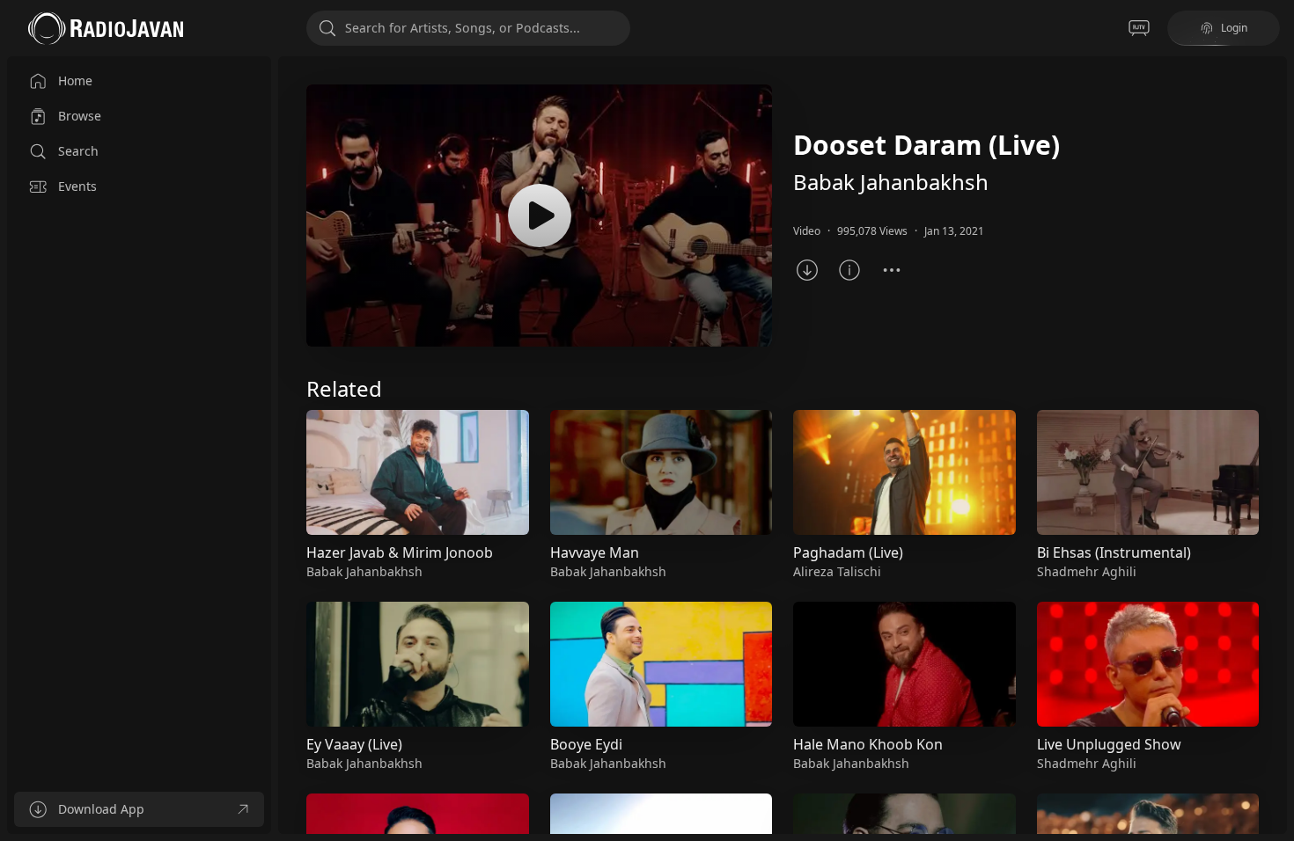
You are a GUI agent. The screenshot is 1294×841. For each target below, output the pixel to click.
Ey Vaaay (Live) (354, 744)
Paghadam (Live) (848, 552)
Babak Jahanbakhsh (891, 181)
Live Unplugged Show (1109, 744)
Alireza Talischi (837, 571)
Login (1234, 27)
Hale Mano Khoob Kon (868, 744)
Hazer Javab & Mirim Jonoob (399, 552)
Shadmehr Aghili (1086, 571)
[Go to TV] (1139, 28)
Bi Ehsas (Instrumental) (1114, 552)
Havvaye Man (594, 552)
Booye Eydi (586, 744)
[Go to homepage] (105, 28)
